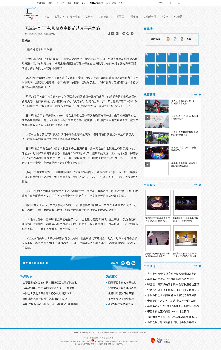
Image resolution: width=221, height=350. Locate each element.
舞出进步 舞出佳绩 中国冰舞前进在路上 (45, 298)
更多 (196, 95)
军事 (63, 3)
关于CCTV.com (94, 332)
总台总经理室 (133, 332)
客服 (169, 3)
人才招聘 (105, 332)
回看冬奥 (60, 16)
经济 (56, 3)
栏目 (114, 3)
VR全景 (178, 16)
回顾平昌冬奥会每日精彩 (122, 282)
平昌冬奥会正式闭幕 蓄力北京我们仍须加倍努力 (174, 295)
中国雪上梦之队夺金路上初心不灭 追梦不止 (47, 293)
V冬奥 (165, 16)
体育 (69, 3)
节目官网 (99, 3)
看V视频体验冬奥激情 (120, 304)
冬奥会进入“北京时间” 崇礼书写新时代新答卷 (173, 306)
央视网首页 (41, 3)
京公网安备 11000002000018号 (106, 341)
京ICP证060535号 (84, 341)
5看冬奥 (133, 16)
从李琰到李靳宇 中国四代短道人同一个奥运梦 (48, 288)
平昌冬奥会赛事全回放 (121, 298)
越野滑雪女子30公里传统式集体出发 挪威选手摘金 (175, 317)
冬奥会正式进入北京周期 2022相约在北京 (170, 279)
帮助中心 (143, 332)
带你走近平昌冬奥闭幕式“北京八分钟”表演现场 (174, 300)
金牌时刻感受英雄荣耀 (121, 293)
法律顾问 (122, 332)
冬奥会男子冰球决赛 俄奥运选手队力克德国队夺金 (175, 322)
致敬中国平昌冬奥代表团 (122, 288)
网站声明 (113, 332)
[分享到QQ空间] (132, 34)
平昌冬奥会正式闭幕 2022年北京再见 (168, 311)
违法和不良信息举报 (68, 341)
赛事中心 (75, 16)
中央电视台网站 (80, 332)
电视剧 (76, 3)
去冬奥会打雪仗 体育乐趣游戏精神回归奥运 (171, 273)
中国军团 (119, 16)
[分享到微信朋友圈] (124, 34)
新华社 (52, 34)
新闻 (50, 3)
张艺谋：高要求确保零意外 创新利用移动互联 (173, 284)
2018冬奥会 (38, 263)
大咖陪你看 (150, 16)
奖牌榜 (89, 16)
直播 (108, 3)
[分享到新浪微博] (128, 34)
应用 (179, 3)
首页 (46, 16)
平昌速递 (103, 16)
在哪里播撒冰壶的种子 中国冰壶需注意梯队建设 (50, 282)
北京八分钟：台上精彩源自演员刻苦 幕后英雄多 (174, 290)
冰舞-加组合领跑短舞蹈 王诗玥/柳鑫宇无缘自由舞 (50, 304)
